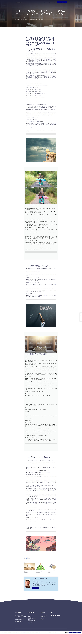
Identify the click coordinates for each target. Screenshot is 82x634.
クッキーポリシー (30, 622)
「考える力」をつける (27, 19)
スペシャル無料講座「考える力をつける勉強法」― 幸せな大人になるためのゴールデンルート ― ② (40, 571)
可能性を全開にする (42, 19)
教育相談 (42, 619)
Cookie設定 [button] (66, 632)
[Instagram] (53, 615)
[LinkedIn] (57, 615)
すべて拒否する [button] (72, 632)
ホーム (39, 2)
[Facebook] (51, 615)
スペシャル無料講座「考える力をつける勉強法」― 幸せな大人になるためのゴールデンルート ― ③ (52, 571)
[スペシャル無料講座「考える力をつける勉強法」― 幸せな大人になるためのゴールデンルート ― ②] (40, 566)
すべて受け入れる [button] (78, 632)
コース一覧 (43, 2)
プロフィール (49, 2)
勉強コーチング (43, 618)
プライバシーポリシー (31, 621)
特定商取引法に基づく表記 (32, 620)
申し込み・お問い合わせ (62, 2)
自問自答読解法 (43, 616)
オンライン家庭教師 (44, 615)
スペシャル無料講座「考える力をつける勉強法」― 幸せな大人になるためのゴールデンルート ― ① (29, 571)
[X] (59, 615)
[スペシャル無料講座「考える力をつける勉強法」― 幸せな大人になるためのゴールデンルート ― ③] (52, 566)
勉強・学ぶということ (34, 19)
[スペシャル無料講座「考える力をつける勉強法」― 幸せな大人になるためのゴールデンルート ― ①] (29, 566)
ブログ (54, 2)
